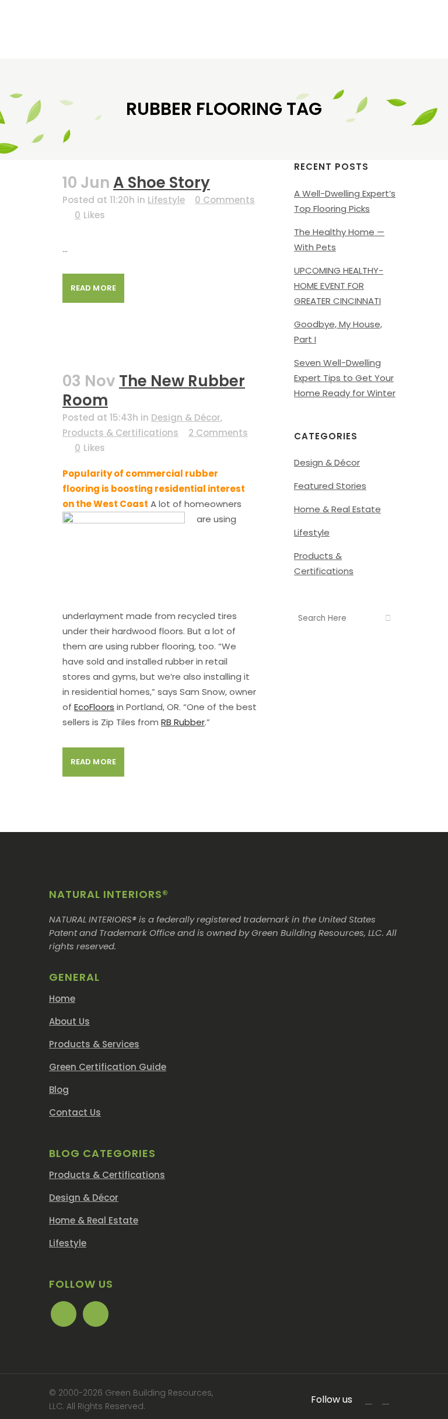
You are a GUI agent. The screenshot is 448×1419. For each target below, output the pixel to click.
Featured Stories (330, 486)
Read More (93, 287)
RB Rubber (183, 722)
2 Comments (218, 433)
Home (62, 998)
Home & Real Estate (337, 509)
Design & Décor (185, 417)
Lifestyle (166, 200)
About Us (69, 1021)
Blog (59, 1090)
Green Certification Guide (107, 1067)
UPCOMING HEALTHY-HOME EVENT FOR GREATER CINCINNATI (338, 285)
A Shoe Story (161, 182)
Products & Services (94, 1044)
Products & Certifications (120, 433)
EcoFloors (94, 707)
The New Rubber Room (153, 391)
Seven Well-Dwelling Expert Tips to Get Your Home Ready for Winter (345, 378)
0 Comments (225, 200)
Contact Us (75, 1112)
